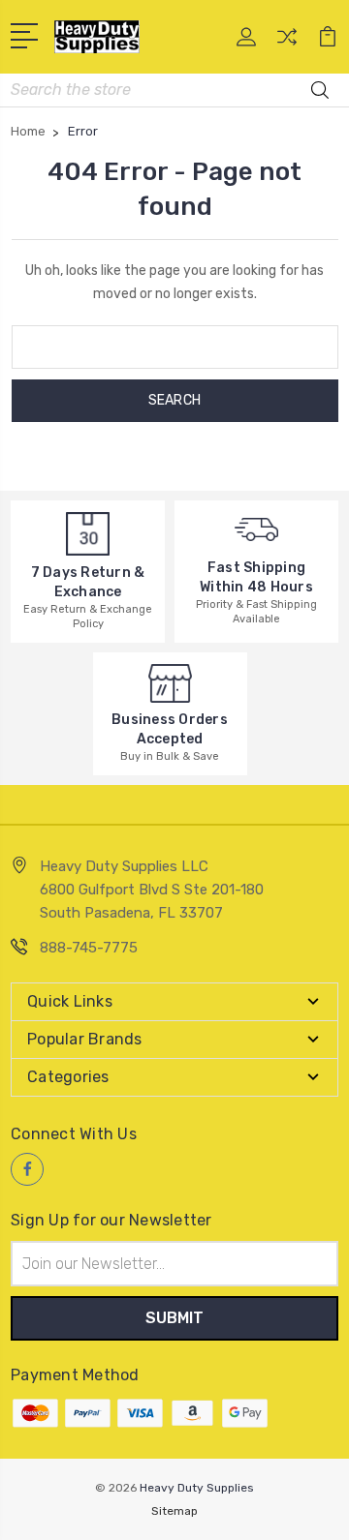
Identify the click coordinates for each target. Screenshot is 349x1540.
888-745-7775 (89, 947)
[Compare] (287, 43)
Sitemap (174, 1511)
